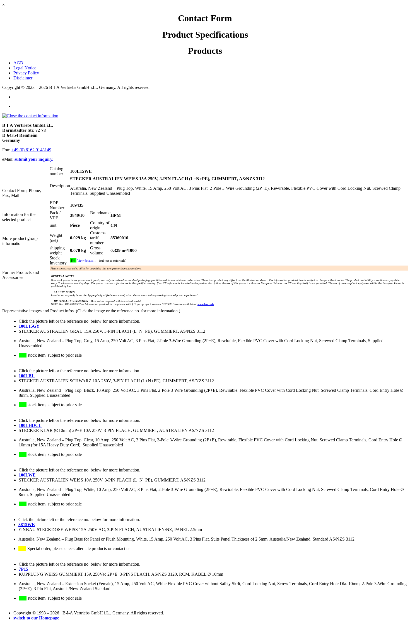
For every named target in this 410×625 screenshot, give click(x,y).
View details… (86, 260)
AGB (18, 62)
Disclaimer (22, 78)
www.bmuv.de (205, 304)
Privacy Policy (26, 72)
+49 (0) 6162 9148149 (31, 149)
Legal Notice (24, 67)
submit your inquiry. (34, 159)
